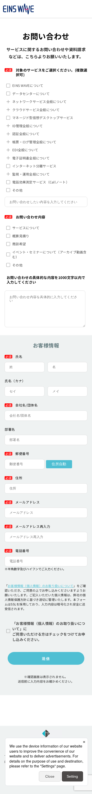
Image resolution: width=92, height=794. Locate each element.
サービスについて (25, 227)
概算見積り (20, 235)
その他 (17, 190)
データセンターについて (31, 93)
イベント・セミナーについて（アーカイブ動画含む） (49, 255)
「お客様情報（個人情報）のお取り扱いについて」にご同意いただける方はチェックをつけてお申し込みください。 (48, 631)
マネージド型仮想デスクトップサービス (42, 117)
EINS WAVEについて (27, 85)
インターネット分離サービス (34, 166)
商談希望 (19, 243)
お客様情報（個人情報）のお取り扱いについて (40, 585)
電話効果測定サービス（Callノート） (40, 182)
